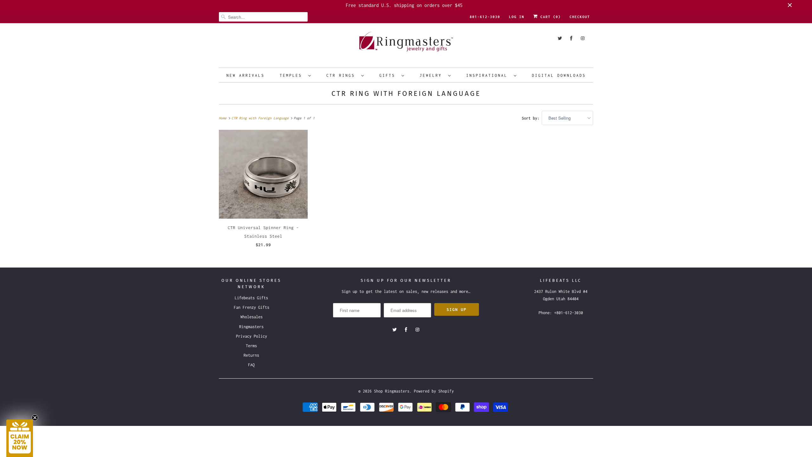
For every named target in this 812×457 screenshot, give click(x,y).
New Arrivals (245, 75)
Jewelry (432, 75)
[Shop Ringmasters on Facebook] (571, 38)
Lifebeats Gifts (251, 297)
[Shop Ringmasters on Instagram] (583, 38)
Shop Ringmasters (391, 391)
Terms (251, 345)
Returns (251, 355)
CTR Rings (342, 75)
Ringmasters (251, 326)
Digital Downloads (559, 75)
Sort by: (532, 118)
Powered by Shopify (434, 391)
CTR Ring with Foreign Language (406, 93)
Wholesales (251, 317)
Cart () (549, 17)
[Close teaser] (35, 417)
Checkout (580, 17)
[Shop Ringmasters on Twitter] (560, 38)
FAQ (251, 364)
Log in (516, 17)
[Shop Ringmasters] (406, 44)
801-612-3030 (485, 17)
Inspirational (488, 75)
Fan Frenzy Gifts (251, 307)
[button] (19, 438)
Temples (292, 75)
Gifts (388, 75)
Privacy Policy (251, 336)
